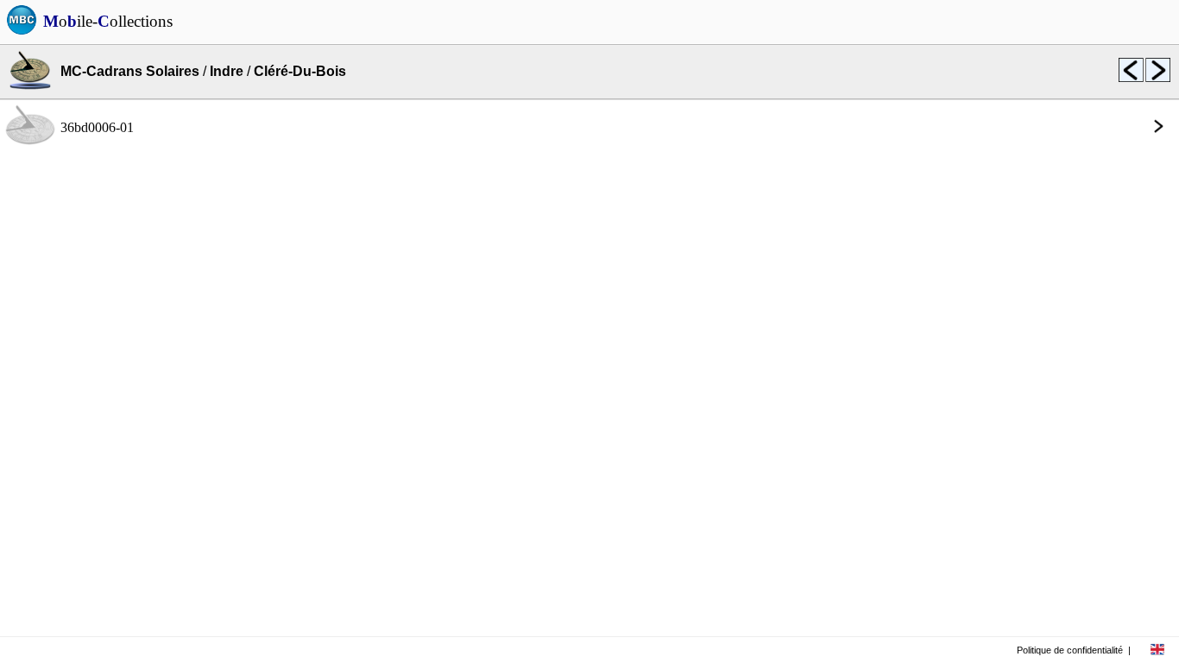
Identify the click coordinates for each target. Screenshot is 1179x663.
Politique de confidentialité (1070, 650)
